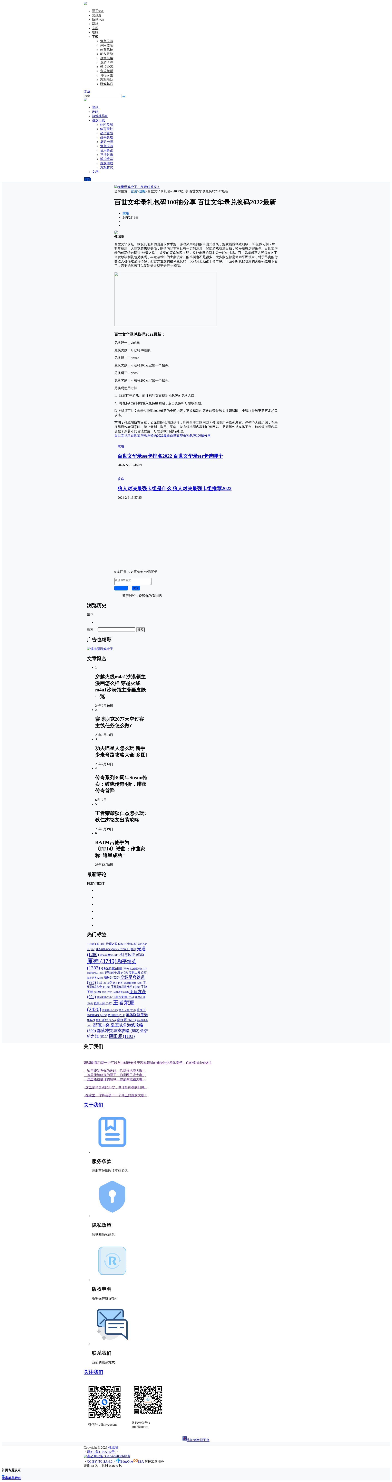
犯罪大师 (103, 1003)
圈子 (98, 11)
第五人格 (127, 1010)
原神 (102, 961)
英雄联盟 (116, 1015)
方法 (107, 992)
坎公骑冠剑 (138, 969)
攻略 (95, 32)
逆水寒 (126, 1020)
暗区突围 (104, 997)
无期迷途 (121, 992)
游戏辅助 (106, 79)
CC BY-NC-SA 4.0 (100, 1461)
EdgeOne (126, 1461)
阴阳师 (122, 1036)
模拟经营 (106, 66)
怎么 (116, 982)
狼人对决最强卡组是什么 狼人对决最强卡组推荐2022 (175, 488)
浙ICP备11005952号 (101, 1452)
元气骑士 (126, 949)
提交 (136, 588)
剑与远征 (132, 955)
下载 (95, 36)
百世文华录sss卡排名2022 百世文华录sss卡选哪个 (170, 456)
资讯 (96, 15)
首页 (134, 191)
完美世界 (95, 977)
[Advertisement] (196, 538)
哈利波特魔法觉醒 (115, 968)
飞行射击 (106, 75)
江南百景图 (123, 997)
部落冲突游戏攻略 (118, 1030)
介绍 (131, 943)
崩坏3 (111, 977)
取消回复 (121, 588)
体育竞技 (106, 49)
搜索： (92, 629)
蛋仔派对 (106, 1020)
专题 (95, 28)
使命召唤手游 (106, 949)
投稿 (87, 179)
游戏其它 (106, 84)
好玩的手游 (116, 972)
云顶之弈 (115, 943)
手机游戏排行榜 (125, 986)
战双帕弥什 (133, 983)
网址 (95, 24)
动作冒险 (106, 54)
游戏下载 (98, 120)
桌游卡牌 (106, 62)
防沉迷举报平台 (198, 1440)
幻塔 (103, 982)
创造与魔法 (109, 955)
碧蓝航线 (110, 1010)
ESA (141, 1461)
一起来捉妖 (96, 944)
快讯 (98, 19)
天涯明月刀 (95, 973)
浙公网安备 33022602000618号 (108, 1456)
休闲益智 (106, 45)
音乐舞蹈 (106, 71)
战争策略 (106, 58)
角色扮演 (106, 41)
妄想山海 (138, 972)
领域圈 (112, 1447)
